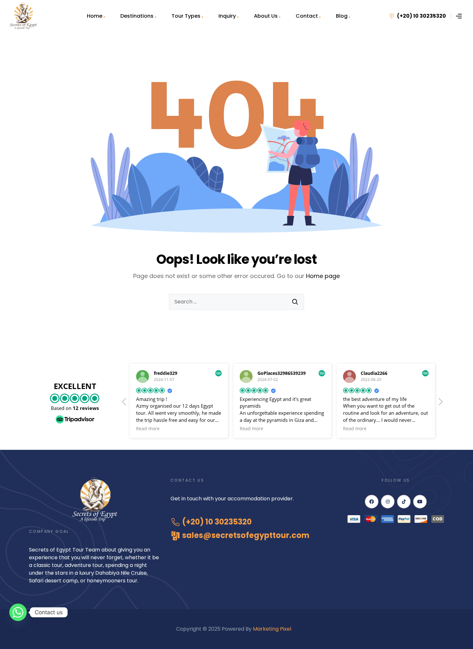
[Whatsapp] (18, 612)
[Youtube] (420, 501)
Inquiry (227, 16)
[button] (440, 403)
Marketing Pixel (272, 629)
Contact (307, 16)
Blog (342, 16)
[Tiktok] (404, 501)
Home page (323, 276)
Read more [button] (148, 428)
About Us (266, 16)
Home (94, 16)
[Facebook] (371, 501)
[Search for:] (236, 302)
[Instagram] (387, 501)
